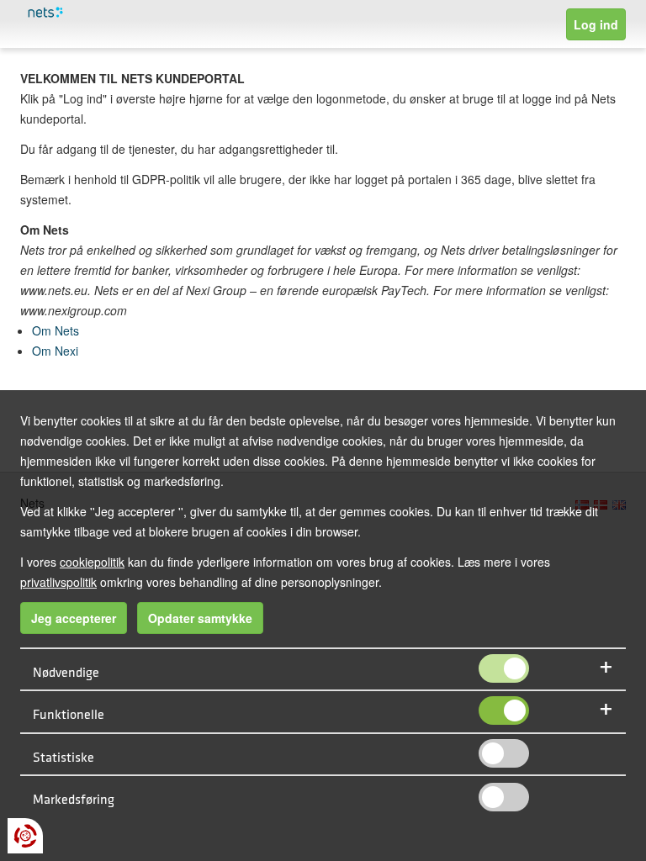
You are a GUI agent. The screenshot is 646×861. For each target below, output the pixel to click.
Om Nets (55, 330)
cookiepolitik (92, 561)
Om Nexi (55, 350)
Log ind (596, 24)
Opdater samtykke (200, 618)
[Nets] (111, 13)
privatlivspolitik (58, 581)
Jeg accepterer (73, 618)
